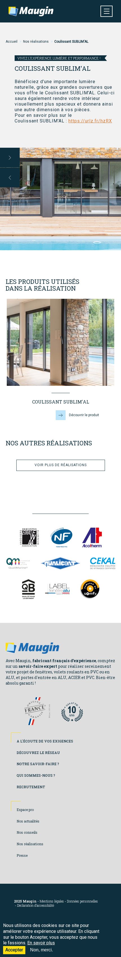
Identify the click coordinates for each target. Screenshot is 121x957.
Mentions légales (52, 901)
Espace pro (25, 809)
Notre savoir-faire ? (38, 764)
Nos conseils (27, 832)
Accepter (14, 950)
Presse (22, 855)
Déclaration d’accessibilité (35, 905)
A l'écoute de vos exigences (45, 741)
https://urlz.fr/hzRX (90, 121)
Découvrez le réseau (38, 752)
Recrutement (31, 787)
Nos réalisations (36, 42)
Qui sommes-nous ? (36, 775)
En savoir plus (41, 942)
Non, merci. (41, 949)
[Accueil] (30, 11)
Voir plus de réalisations (61, 465)
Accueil (11, 42)
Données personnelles (82, 901)
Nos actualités (28, 821)
